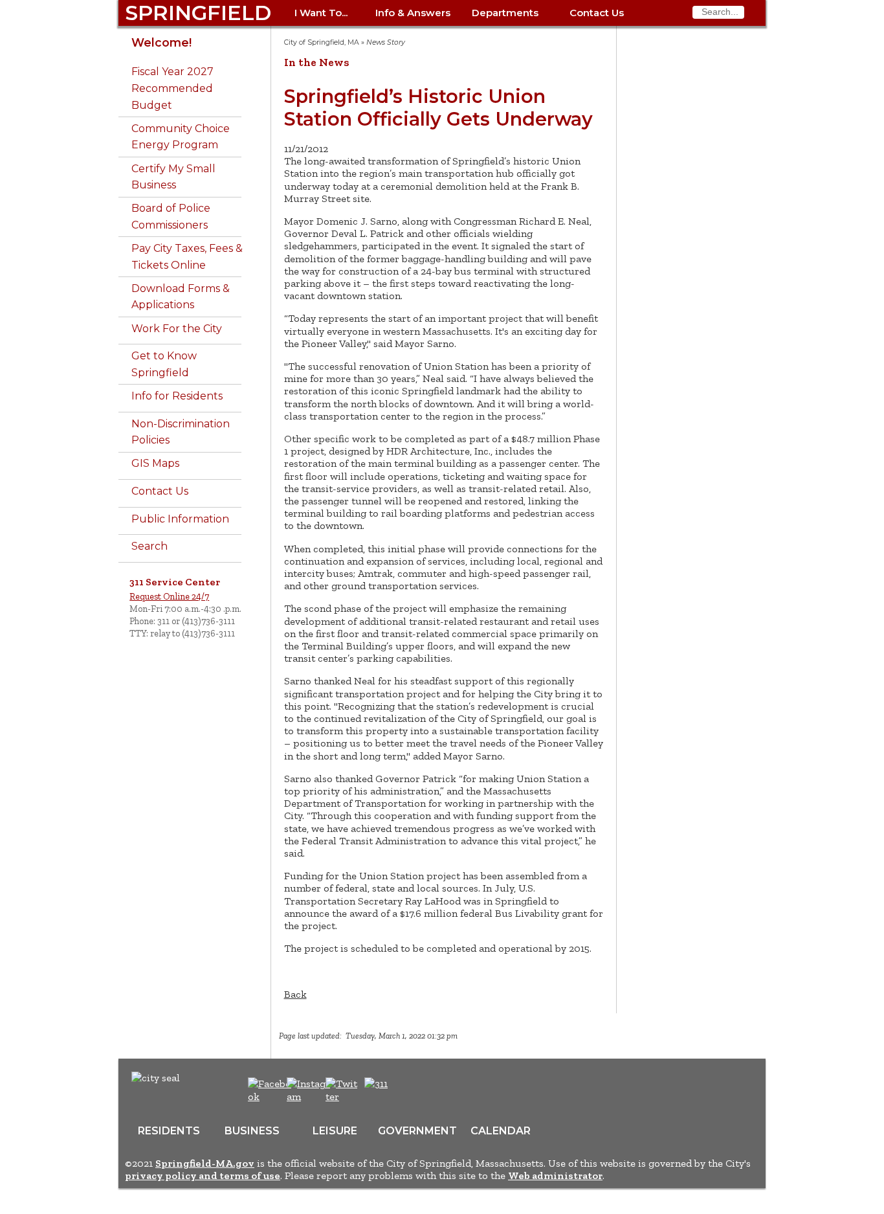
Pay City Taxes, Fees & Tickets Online (187, 256)
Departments (505, 12)
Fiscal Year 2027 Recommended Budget (172, 88)
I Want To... (321, 12)
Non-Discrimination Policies (180, 432)
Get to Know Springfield (164, 364)
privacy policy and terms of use (202, 1175)
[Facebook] (270, 1096)
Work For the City (176, 328)
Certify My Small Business (173, 177)
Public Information (180, 519)
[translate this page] (416, 1090)
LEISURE (335, 1131)
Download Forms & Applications (180, 296)
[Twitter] (343, 1096)
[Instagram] (310, 1096)
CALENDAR (500, 1131)
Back (295, 994)
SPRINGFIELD (198, 12)
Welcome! (161, 42)
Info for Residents (177, 396)
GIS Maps (155, 463)
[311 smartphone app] (376, 1083)
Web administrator (555, 1175)
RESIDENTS (169, 1131)
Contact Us (596, 12)
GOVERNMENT (417, 1131)
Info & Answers (412, 12)
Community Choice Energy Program (180, 137)
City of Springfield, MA (321, 42)
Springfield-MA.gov (204, 1163)
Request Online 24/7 (169, 596)
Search (149, 546)
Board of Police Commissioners (170, 216)
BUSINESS (252, 1131)
